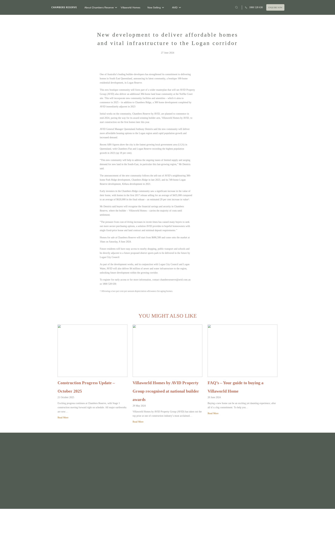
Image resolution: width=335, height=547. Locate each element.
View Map (91, 496)
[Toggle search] (236, 7)
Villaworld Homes (130, 7)
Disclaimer (246, 537)
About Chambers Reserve (99, 7)
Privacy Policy (232, 537)
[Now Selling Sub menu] (163, 7)
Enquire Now (275, 7)
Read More (63, 417)
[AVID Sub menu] (180, 7)
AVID (175, 7)
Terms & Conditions (264, 537)
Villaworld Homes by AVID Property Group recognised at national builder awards (166, 391)
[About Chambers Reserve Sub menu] (116, 7)
